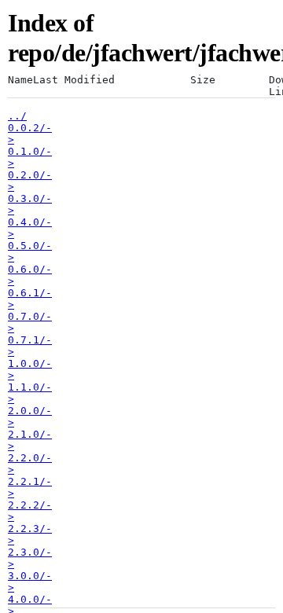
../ (17, 116)
